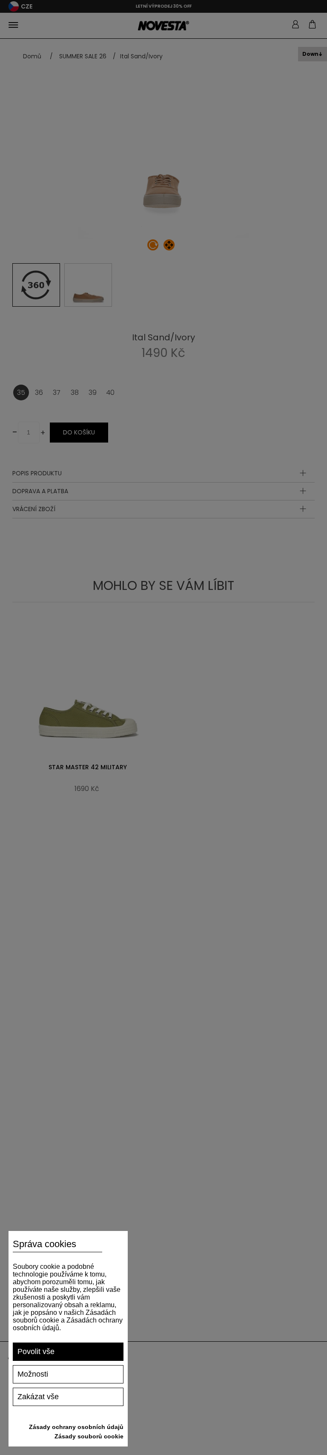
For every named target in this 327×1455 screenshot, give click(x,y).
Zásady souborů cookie (88, 1436)
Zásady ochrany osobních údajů (76, 1426)
